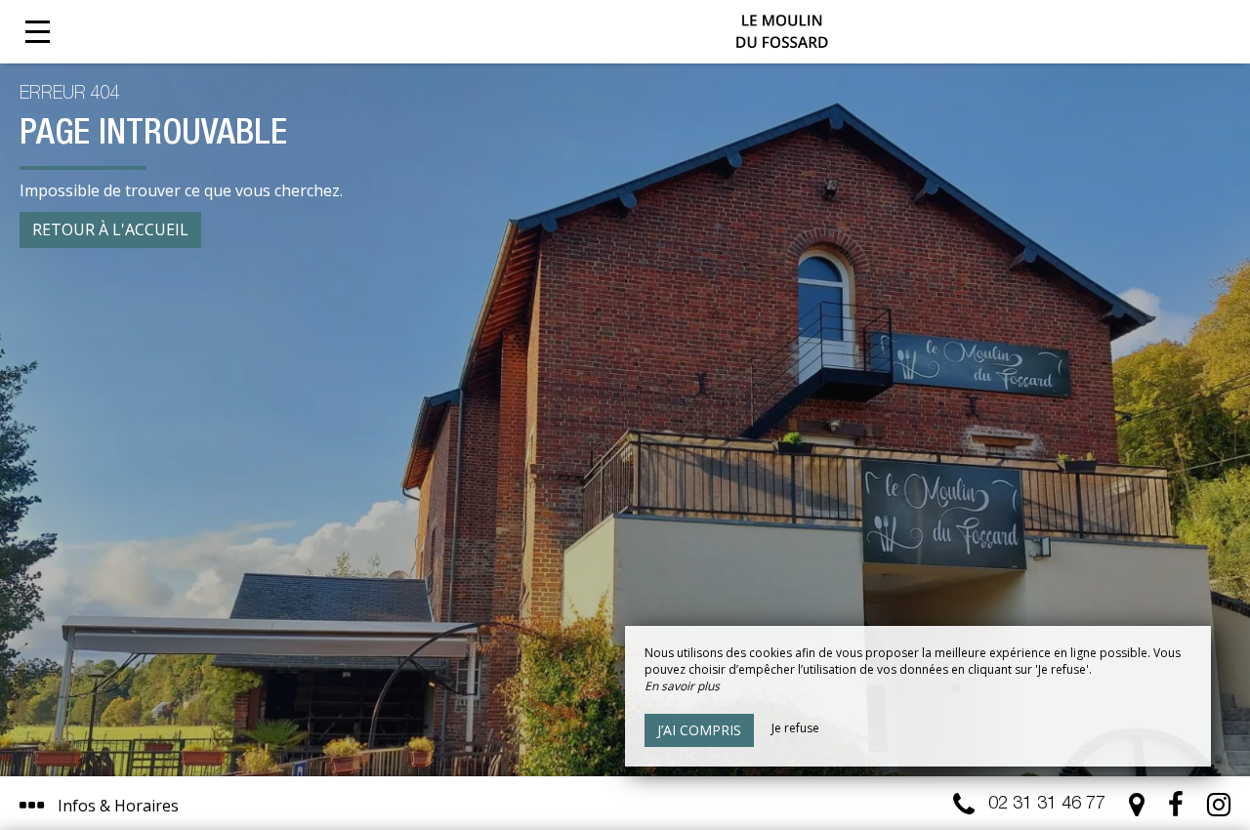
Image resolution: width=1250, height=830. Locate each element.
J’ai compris (699, 730)
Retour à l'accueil (110, 229)
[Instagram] (1218, 809)
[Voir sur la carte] (1137, 809)
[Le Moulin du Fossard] (781, 31)
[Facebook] (1176, 809)
